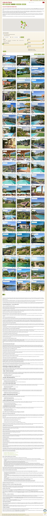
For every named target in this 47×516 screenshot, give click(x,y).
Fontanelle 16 (34, 222)
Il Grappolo (5, 222)
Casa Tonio (5, 269)
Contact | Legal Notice (35, 0)
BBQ (17, 40)
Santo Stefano (5, 115)
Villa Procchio (34, 56)
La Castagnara (34, 198)
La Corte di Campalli (21, 198)
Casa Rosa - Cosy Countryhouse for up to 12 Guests (11, 454)
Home (44, 0)
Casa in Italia (7, 2)
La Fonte (4, 198)
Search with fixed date (7, 35)
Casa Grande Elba (6, 281)
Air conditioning (14, 40)
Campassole (34, 281)
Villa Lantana (20, 68)
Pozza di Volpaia (6, 127)
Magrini (19, 139)
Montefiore (34, 127)
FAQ (42, 0)
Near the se (5, 41)
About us (40, 0)
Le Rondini (33, 151)
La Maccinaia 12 (5, 186)
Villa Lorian (5, 68)
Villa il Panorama (35, 68)
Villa (4, 40)
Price (42, 54)
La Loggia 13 (34, 186)
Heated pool (9, 41)
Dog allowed (9, 40)
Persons (39, 54)
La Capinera (5, 210)
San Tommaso (20, 115)
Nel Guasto (19, 127)
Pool (6, 40)
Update (4, 51)
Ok (43, 2)
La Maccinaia (20, 186)
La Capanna (19, 210)
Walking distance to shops (31, 49)
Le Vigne (19, 151)
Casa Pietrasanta (35, 269)
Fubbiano (19, 222)
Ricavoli (33, 115)
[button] (26, 25)
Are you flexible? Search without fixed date (9, 34)
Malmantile (5, 139)
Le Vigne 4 (4, 151)
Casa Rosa (19, 269)
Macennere (34, 139)
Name (35, 54)
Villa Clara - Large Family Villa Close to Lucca (10, 453)
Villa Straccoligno (6, 56)
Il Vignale (33, 210)
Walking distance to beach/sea (32, 50)
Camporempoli (20, 281)
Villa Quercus (20, 56)
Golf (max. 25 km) (21, 40)
